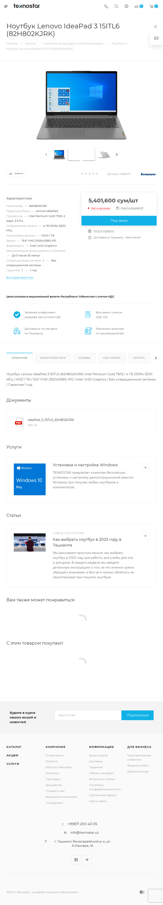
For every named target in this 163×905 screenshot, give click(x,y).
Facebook (76, 859)
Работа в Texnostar (59, 767)
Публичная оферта (103, 795)
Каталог (14, 747)
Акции (12, 755)
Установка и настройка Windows (85, 465)
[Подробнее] (145, 468)
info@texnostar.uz (84, 832)
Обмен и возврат (101, 773)
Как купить (112, 357)
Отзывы (84, 357)
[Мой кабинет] (126, 7)
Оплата (139, 357)
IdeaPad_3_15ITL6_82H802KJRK (51, 420)
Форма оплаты (137, 765)
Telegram (86, 859)
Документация (138, 771)
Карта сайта (97, 801)
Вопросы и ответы (102, 779)
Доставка (96, 761)
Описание (19, 357)
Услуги (12, 763)
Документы (54, 785)
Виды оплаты (98, 755)
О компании (54, 755)
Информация (101, 747)
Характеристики (53, 357)
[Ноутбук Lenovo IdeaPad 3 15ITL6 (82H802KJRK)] (81, 106)
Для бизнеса (139, 747)
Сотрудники (54, 802)
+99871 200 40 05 (82, 824)
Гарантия (96, 767)
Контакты (52, 773)
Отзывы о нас (55, 791)
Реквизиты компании (61, 796)
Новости (52, 761)
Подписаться (138, 715)
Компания (55, 747)
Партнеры (53, 779)
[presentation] (46, 155)
